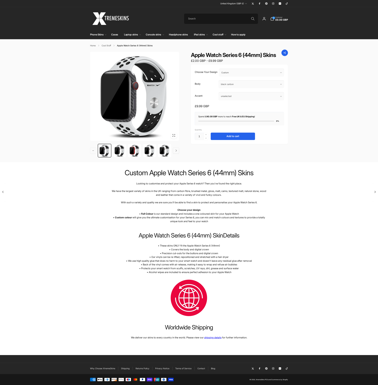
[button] (279, 19)
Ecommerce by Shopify (279, 379)
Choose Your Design (206, 72)
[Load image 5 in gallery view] (164, 150)
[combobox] (221, 19)
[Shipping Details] (189, 316)
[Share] (284, 53)
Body (198, 83)
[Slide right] (176, 151)
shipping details (212, 337)
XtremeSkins (260, 379)
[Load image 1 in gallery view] (104, 150)
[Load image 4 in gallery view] (149, 150)
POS (266, 379)
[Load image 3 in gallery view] (134, 150)
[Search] (253, 19)
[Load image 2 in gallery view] (119, 150)
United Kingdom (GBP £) (232, 3)
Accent (198, 95)
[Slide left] (93, 151)
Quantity (198, 130)
